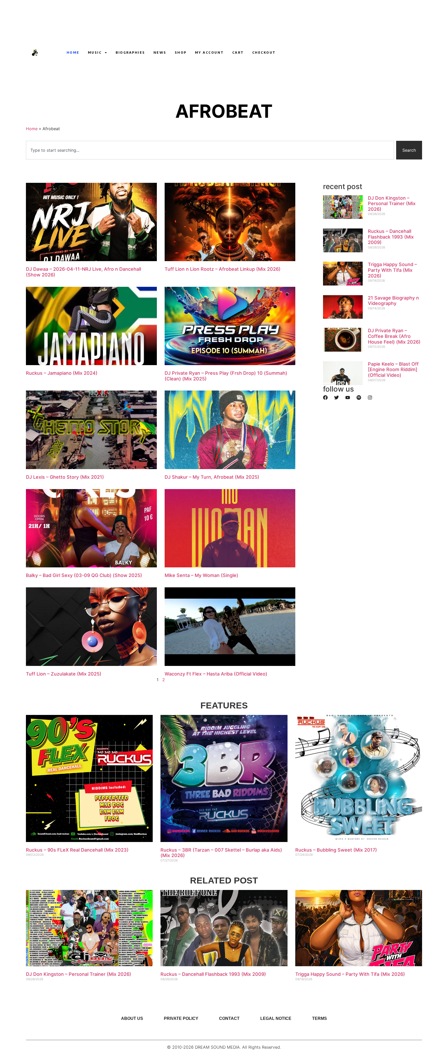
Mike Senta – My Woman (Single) (201, 575)
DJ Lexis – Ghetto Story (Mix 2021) (65, 477)
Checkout (264, 52)
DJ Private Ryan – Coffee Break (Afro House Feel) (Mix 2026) (394, 336)
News (159, 52)
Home (73, 52)
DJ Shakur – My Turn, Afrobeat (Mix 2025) (212, 477)
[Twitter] (336, 397)
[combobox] (210, 150)
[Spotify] (358, 397)
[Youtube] (319, 52)
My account (209, 52)
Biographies (130, 52)
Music (95, 52)
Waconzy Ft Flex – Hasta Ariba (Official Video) (216, 674)
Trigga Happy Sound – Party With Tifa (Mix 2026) (392, 270)
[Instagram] (328, 52)
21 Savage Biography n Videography (393, 300)
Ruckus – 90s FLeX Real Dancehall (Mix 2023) (77, 850)
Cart (238, 52)
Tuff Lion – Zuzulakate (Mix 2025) (63, 674)
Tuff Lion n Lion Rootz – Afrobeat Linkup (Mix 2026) (223, 269)
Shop (181, 52)
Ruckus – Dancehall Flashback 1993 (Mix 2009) (391, 236)
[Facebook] (325, 397)
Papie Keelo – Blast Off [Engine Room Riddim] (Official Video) (393, 369)
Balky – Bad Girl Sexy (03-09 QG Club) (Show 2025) (84, 575)
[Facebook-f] (338, 52)
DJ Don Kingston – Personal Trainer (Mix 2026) (392, 203)
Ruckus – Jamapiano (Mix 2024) (61, 373)
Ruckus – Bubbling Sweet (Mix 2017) (336, 850)
